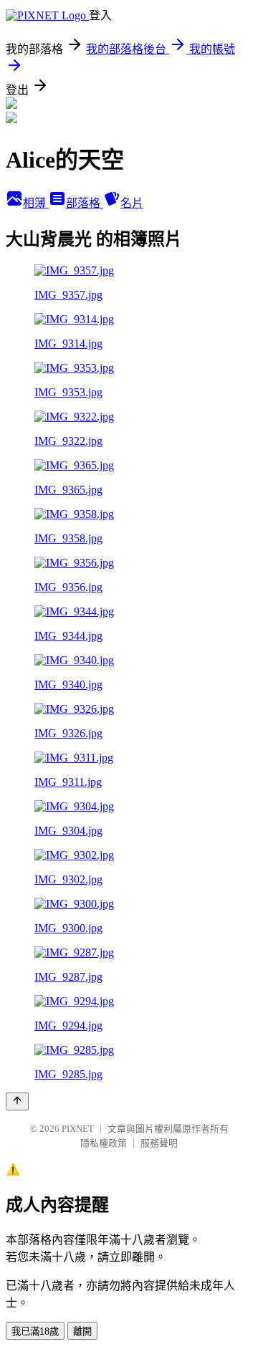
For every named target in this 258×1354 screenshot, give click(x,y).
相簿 (36, 203)
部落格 (84, 203)
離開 (82, 1331)
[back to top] (17, 1101)
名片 (131, 203)
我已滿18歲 (35, 1331)
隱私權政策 (103, 1143)
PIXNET (78, 1128)
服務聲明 (159, 1143)
